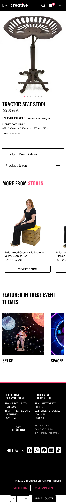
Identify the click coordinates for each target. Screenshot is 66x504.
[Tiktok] (58, 450)
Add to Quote (43, 498)
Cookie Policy (20, 487)
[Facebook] (29, 450)
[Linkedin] (51, 450)
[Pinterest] (44, 450)
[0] (50, 5)
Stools (35, 183)
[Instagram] (37, 450)
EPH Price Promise (12, 118)
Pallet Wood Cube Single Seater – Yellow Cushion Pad (24, 254)
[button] (24, 96)
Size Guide (15, 133)
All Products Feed (36, 463)
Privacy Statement (43, 487)
